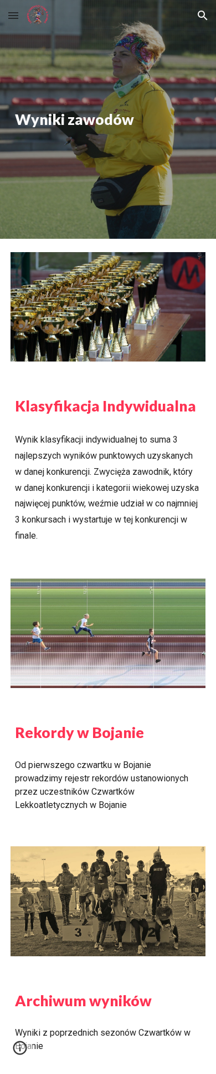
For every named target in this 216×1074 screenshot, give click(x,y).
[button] (13, 15)
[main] (108, 119)
